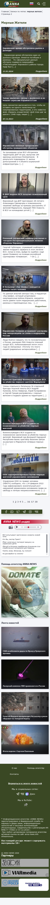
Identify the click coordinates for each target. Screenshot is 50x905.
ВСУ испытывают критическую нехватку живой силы (21, 535)
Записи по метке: (26, 11)
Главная (5, 11)
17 (32, 501)
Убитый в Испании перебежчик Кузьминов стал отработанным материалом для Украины (21, 547)
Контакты (14, 774)
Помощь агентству (35, 768)
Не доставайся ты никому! (13, 553)
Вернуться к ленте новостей (25, 783)
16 (28, 501)
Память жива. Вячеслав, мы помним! (17, 551)
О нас (14, 768)
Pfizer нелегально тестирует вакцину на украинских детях (18, 542)
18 (36, 501)
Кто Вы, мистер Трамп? (12, 539)
